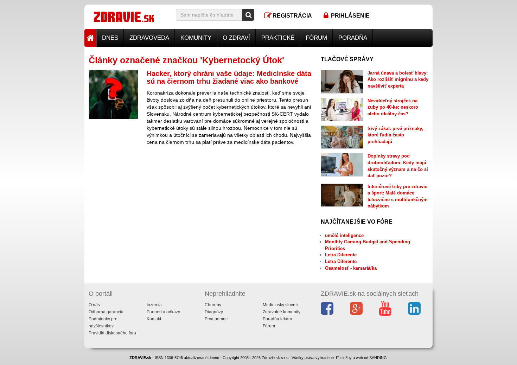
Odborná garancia (106, 311)
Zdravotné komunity (281, 311)
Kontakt (154, 318)
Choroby (213, 304)
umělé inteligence (344, 235)
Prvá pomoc (216, 318)
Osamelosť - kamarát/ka (351, 268)
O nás (94, 304)
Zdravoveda (149, 37)
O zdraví (236, 37)
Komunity (195, 37)
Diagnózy (214, 311)
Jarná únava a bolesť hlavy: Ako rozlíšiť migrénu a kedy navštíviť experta (398, 79)
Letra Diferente (341, 254)
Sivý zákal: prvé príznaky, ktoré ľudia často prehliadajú (395, 135)
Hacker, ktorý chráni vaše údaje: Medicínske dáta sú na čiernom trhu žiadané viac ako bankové (229, 77)
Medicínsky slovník (281, 304)
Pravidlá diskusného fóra (112, 333)
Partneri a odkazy (163, 311)
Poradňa (352, 37)
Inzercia (154, 304)
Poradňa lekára (277, 318)
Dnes (110, 37)
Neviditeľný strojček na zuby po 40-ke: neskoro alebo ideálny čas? (393, 107)
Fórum (316, 37)
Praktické (277, 37)
